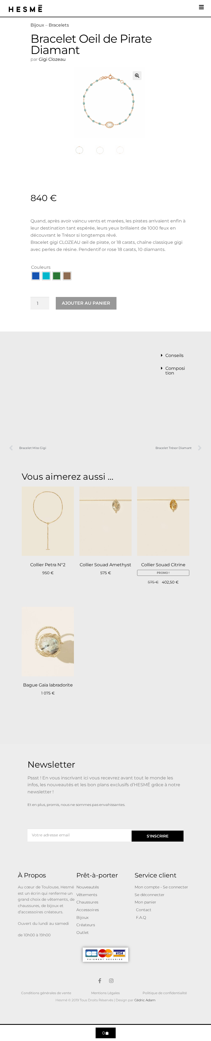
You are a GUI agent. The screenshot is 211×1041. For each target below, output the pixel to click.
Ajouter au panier (86, 303)
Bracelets (59, 25)
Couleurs (41, 267)
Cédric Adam (145, 1000)
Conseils (174, 355)
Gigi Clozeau (53, 59)
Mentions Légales (105, 993)
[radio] (36, 276)
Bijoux (37, 25)
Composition (175, 371)
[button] (137, 75)
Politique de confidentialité (165, 993)
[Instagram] (111, 980)
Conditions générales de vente (46, 993)
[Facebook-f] (99, 980)
